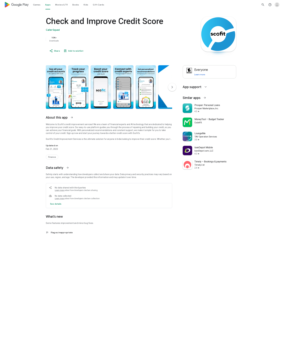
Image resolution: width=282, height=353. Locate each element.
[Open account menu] (277, 4)
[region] (104, 39)
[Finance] (52, 157)
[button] (56, 87)
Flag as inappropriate (59, 232)
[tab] (37, 4)
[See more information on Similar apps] (204, 97)
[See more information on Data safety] (67, 167)
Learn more (59, 190)
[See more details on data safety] (56, 203)
